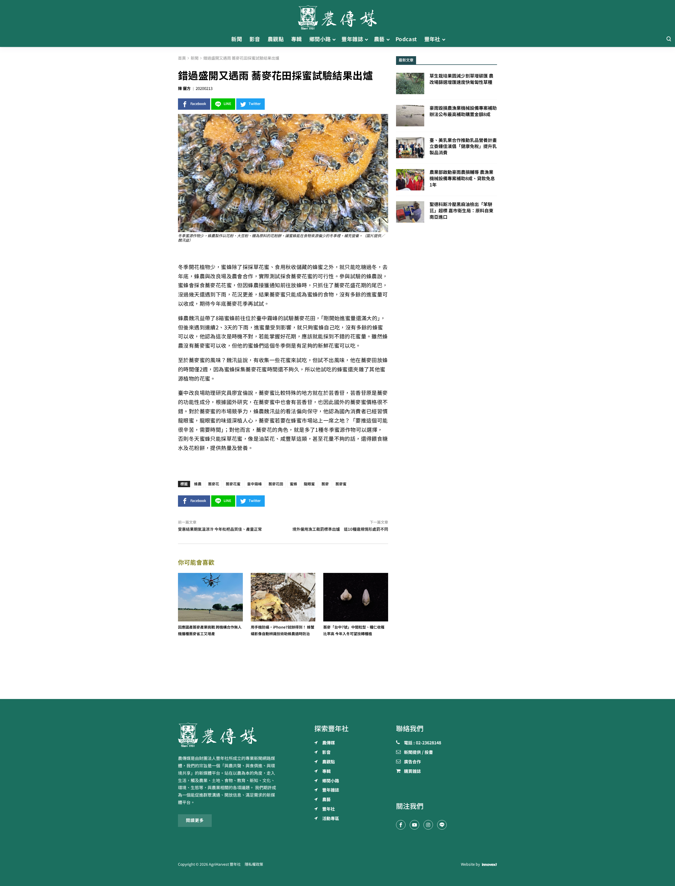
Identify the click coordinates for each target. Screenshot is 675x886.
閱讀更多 (195, 820)
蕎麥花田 (275, 484)
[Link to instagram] (428, 825)
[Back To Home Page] (228, 735)
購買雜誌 (412, 771)
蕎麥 (325, 484)
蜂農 (197, 484)
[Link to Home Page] (337, 16)
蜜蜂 (293, 484)
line (227, 104)
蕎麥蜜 (340, 484)
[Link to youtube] (414, 825)
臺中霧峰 (254, 484)
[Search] (668, 39)
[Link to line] (442, 825)
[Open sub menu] (334, 39)
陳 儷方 (184, 88)
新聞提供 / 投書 (418, 752)
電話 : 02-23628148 (422, 743)
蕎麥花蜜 (233, 484)
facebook (198, 104)
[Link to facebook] (401, 825)
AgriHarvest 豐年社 (225, 864)
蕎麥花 (213, 484)
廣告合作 (412, 762)
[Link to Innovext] (489, 864)
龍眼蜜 (309, 484)
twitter (255, 104)
